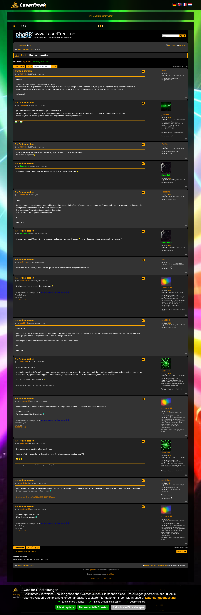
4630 (169, 178)
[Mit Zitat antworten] (143, 71)
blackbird (165, 192)
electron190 (166, 288)
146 (169, 483)
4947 (169, 291)
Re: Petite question (24, 102)
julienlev (165, 114)
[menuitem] (29, 45)
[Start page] (15, 25)
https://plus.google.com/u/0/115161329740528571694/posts (35, 497)
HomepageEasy (18, 595)
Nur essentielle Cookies (93, 607)
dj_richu (27, 61)
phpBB (92, 570)
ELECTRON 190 (20, 299)
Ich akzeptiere (65, 607)
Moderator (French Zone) (40, 62)
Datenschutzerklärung (160, 597)
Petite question (39, 55)
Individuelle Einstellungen (128, 607)
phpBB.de (110, 574)
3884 (169, 117)
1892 (169, 374)
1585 (169, 195)
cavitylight (166, 480)
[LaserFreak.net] (24, 35)
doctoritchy (166, 175)
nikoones (165, 371)
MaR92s (165, 71)
